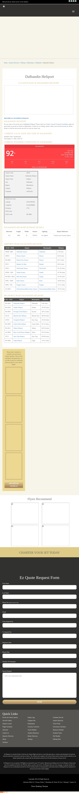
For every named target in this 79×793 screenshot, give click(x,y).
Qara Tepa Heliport (19, 336)
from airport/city (7, 621)
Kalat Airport (20, 281)
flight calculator (7, 727)
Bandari (41, 264)
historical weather (58, 730)
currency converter (33, 727)
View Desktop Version (39, 786)
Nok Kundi (42, 268)
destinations (31, 723)
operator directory (8, 736)
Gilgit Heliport (17, 340)
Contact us (5, 733)
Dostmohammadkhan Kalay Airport (27, 289)
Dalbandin (38, 63)
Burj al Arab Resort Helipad (21, 332)
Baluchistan (30, 63)
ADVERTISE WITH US (14, 485)
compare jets (31, 720)
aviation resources (33, 733)
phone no (10, 602)
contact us (73, 782)
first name (5, 583)
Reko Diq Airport (22, 276)
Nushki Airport (21, 272)
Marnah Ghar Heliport (19, 316)
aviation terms (57, 733)
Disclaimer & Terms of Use (53, 782)
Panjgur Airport (21, 285)
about (4, 739)
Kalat (40, 281)
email (4, 612)
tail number (56, 736)
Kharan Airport (21, 256)
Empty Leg (49, 124)
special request (7, 671)
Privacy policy (39, 782)
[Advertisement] (21, 380)
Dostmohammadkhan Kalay (47, 289)
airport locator (7, 723)
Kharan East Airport (22, 260)
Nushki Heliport (18, 307)
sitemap (30, 739)
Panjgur (41, 285)
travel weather (32, 730)
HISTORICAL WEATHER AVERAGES (16, 118)
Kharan (41, 256)
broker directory (33, 736)
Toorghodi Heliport (19, 320)
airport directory (58, 720)
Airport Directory (14, 63)
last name (5, 593)
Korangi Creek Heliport (20, 311)
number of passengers (9, 661)
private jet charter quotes (10, 717)
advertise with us (28, 782)
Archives (5, 742)
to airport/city (7, 632)
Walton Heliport (18, 328)
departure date (6, 642)
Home (6, 63)
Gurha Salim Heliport (19, 324)
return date (5, 652)
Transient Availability (62, 124)
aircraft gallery (7, 720)
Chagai (41, 276)
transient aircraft (58, 717)
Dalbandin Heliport (19, 303)
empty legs (31, 717)
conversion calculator (59, 727)
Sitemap (65, 782)
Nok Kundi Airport (22, 268)
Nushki (41, 272)
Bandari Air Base (21, 264)
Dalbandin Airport (22, 252)
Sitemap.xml (57, 739)
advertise (5, 730)
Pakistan (23, 63)
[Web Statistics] (4, 792)
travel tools (56, 723)
